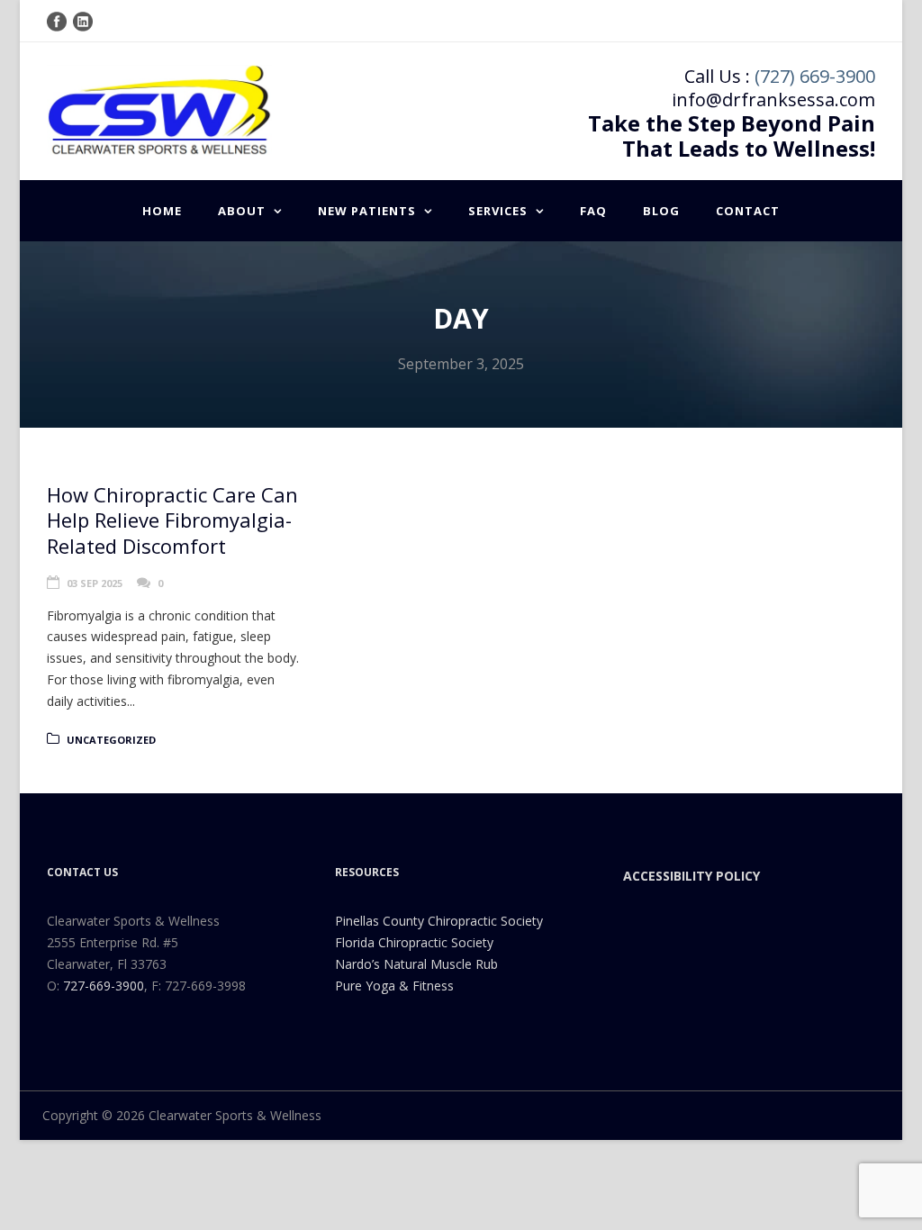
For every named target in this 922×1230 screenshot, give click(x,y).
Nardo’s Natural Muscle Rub (416, 963)
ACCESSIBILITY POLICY (691, 875)
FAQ (593, 211)
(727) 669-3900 (815, 76)
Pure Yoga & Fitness (394, 985)
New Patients (367, 211)
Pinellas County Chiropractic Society (439, 920)
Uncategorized (111, 739)
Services (498, 211)
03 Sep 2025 (94, 583)
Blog (661, 211)
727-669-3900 (103, 985)
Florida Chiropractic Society (414, 942)
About (242, 211)
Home (162, 211)
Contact (748, 211)
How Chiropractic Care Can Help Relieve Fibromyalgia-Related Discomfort (172, 520)
